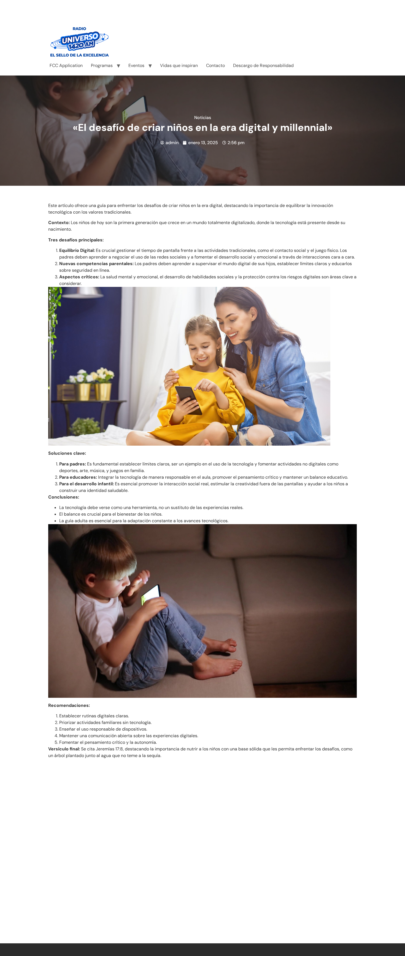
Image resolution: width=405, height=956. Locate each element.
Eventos (136, 65)
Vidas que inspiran (179, 65)
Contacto (215, 65)
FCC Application (66, 65)
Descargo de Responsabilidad (263, 65)
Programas (102, 65)
